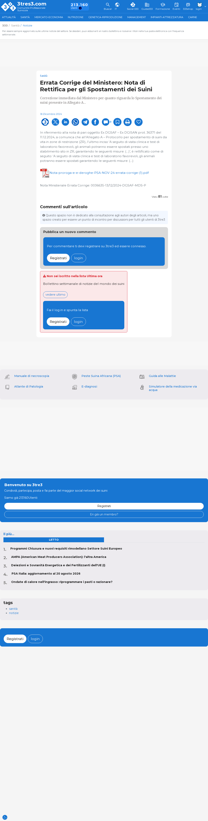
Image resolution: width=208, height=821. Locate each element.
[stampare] (128, 122)
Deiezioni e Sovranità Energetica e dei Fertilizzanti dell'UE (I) (58, 565)
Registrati (58, 258)
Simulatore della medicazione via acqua (173, 388)
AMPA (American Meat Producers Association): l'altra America (58, 557)
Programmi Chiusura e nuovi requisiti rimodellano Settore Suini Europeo (66, 548)
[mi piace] (138, 122)
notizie (14, 613)
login (78, 258)
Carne (192, 17)
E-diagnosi (89, 386)
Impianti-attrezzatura (167, 17)
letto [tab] (53, 539)
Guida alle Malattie (162, 376)
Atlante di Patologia (28, 386)
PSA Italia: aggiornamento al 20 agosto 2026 (46, 573)
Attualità (9, 17)
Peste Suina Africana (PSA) (101, 376)
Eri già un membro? (104, 514)
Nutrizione (75, 17)
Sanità (25, 17)
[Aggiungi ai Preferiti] (117, 122)
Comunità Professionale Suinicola (31, 9)
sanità (13, 609)
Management (136, 17)
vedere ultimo (55, 294)
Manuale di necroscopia (31, 376)
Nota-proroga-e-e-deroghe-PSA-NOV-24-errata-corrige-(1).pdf (99, 173)
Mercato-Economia (49, 17)
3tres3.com (31, 3)
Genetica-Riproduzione (105, 17)
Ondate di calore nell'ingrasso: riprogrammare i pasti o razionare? (62, 582)
